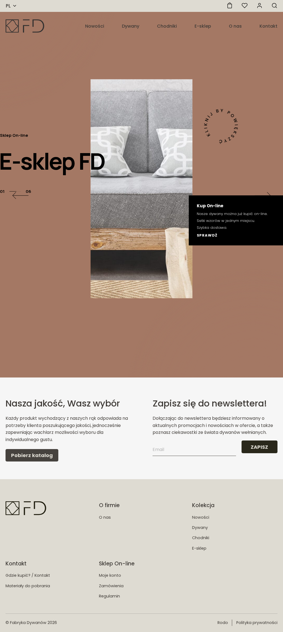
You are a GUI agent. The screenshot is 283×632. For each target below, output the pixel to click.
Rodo (223, 622)
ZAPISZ (259, 447)
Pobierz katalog (32, 455)
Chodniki (167, 26)
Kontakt (268, 26)
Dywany (130, 26)
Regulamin (109, 596)
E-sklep (203, 26)
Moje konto (110, 575)
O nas (235, 26)
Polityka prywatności (256, 622)
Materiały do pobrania (28, 586)
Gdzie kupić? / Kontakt (28, 575)
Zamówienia (111, 586)
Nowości (94, 26)
